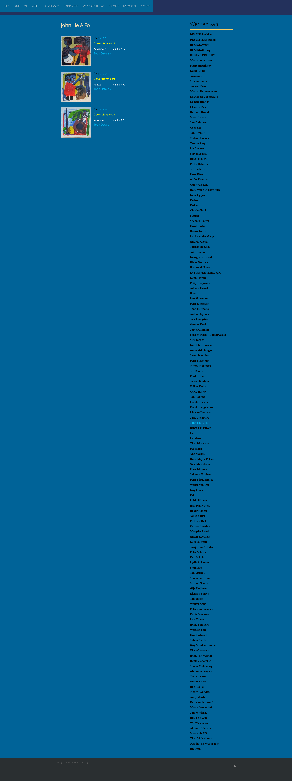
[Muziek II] (76, 101)
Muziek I (103, 38)
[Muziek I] (76, 65)
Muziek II (104, 73)
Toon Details (101, 53)
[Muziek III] (76, 136)
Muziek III (104, 109)
